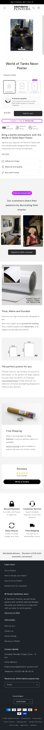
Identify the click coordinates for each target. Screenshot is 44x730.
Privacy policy (37, 718)
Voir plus (5, 154)
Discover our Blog (12, 613)
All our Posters (10, 571)
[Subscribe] (36, 684)
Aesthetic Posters (13, 718)
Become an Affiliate (12, 641)
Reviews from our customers (16, 586)
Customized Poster (10, 381)
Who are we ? (10, 626)
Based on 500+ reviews (22, 252)
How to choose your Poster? (16, 576)
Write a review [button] (22, 482)
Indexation (33, 725)
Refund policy (25, 718)
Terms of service (9, 722)
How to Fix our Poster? (13, 581)
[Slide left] (17, 59)
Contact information (35, 722)
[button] (4, 8)
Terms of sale (13, 725)
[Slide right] (26, 59)
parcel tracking (12, 446)
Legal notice (24, 725)
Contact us (9, 631)
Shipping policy (22, 722)
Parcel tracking (10, 636)
